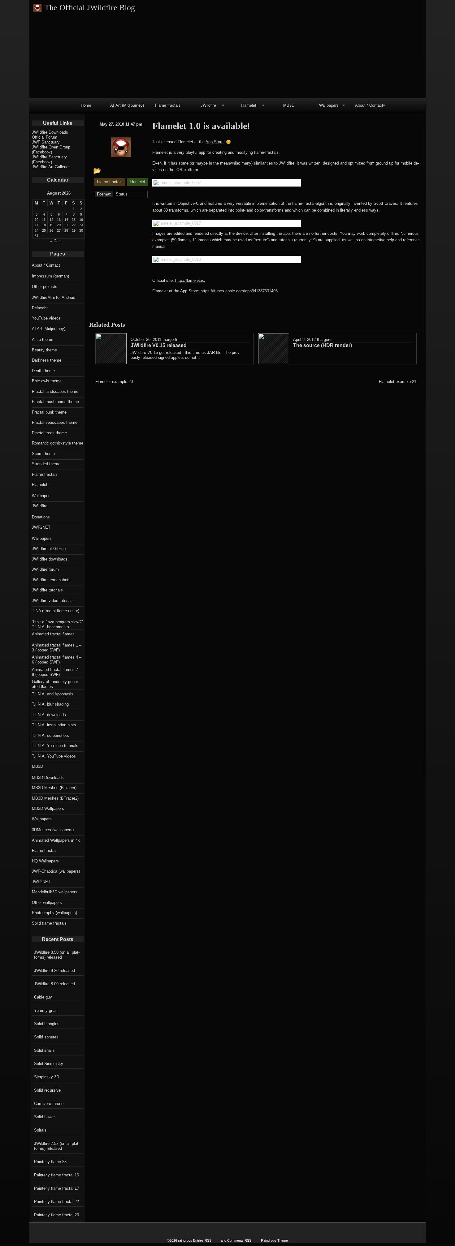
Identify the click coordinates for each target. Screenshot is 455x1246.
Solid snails (44, 1050)
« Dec (55, 240)
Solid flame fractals (49, 923)
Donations (41, 517)
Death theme (43, 370)
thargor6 (169, 339)
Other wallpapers (47, 902)
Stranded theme (46, 464)
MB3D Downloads (48, 777)
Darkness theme (46, 360)
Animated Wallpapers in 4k (56, 840)
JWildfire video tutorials (53, 600)
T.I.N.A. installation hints (54, 725)
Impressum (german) (50, 276)
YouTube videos (46, 318)
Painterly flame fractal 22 (56, 1201)
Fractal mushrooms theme (55, 401)
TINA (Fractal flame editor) (55, 610)
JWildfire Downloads (50, 132)
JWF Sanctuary (46, 142)
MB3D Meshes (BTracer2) (55, 798)
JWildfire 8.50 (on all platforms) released (57, 955)
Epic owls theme (47, 381)
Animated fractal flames (53, 634)
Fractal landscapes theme (55, 391)
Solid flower (44, 1117)
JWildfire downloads (49, 559)
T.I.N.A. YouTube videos (54, 756)
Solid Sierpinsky (48, 1063)
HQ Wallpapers (45, 861)
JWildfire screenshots (51, 580)
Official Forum (44, 137)
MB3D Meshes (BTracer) (54, 787)
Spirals (40, 1130)
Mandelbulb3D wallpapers (54, 892)
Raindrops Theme (274, 1240)
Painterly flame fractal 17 (56, 1188)
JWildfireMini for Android (53, 297)
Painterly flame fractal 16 (56, 1175)
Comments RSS (239, 1240)
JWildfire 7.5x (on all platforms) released (57, 1146)
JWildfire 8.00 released (54, 984)
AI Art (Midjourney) (127, 105)
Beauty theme (44, 350)
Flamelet (248, 105)
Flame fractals (168, 105)
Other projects (44, 286)
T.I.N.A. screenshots (50, 735)
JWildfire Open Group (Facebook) (51, 149)
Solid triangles (46, 1023)
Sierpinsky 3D (46, 1077)
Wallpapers (329, 105)
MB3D (288, 105)
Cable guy (43, 997)
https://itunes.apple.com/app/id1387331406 (239, 291)
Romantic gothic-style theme (57, 443)
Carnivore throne (48, 1103)
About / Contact (369, 105)
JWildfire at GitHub (49, 548)
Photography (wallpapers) (54, 912)
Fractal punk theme (49, 412)
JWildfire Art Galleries (51, 167)
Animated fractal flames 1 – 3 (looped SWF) (56, 647)
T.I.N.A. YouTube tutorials (55, 745)
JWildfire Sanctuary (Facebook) (49, 159)
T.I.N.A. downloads (49, 714)
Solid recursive (47, 1090)
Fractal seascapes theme (54, 422)
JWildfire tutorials (47, 590)
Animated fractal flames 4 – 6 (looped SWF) (56, 659)
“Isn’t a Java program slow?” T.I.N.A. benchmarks (57, 624)
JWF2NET (41, 527)
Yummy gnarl (46, 1010)
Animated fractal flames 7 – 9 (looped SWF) (56, 672)
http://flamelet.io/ (190, 280)
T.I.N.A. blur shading (50, 704)
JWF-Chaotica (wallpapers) (56, 871)
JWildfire (208, 105)
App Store (214, 142)
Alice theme (42, 339)
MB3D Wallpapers (48, 808)
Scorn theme (43, 453)
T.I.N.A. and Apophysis (52, 694)
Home (86, 105)
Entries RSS (202, 1240)
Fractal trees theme (49, 433)
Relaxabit (40, 308)
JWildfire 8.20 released (54, 970)
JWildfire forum (45, 569)
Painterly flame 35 (50, 1161)
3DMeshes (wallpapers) (53, 829)
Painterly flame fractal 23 (56, 1215)
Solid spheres (46, 1037)
